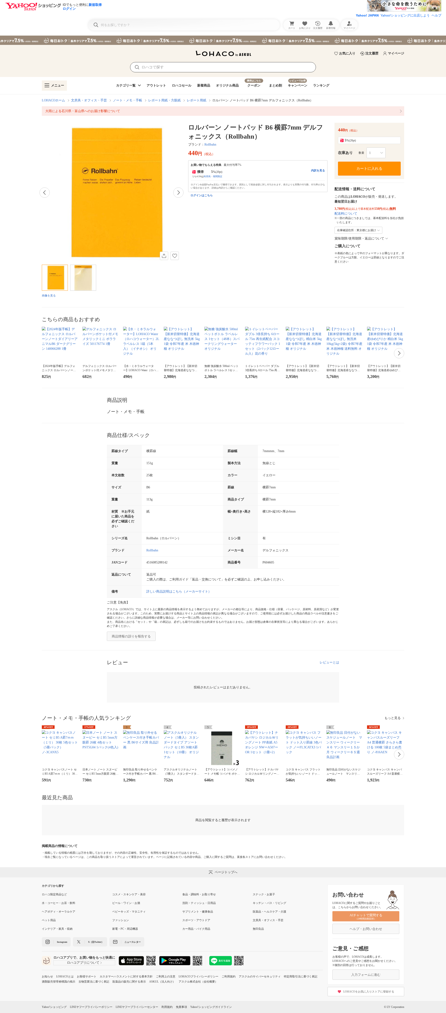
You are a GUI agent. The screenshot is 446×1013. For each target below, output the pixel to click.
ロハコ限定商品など (54, 894)
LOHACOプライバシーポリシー (198, 976)
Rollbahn (210, 144)
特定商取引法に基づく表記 (300, 976)
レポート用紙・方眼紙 (164, 100)
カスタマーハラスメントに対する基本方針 (126, 976)
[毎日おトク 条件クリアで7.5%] (223, 40)
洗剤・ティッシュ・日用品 (199, 903)
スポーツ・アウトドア (196, 920)
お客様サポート (86, 976)
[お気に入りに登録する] (175, 256)
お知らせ (47, 976)
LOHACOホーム (53, 100)
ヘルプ (436, 15)
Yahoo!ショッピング (54, 1007)
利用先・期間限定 (213, 176)
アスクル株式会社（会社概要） (198, 981)
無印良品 (258, 928)
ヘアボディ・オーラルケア (58, 911)
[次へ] (178, 192)
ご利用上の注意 (165, 976)
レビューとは (329, 662)
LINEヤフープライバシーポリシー (91, 1007)
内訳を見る (318, 170)
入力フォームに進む (365, 974)
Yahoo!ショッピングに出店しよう (405, 15)
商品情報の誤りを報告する (131, 636)
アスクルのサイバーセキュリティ (260, 976)
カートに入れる (369, 168)
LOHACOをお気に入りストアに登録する (368, 991)
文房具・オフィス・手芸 (89, 100)
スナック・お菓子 (264, 894)
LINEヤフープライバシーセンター (137, 1007)
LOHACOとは (65, 976)
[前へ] (44, 192)
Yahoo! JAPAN (367, 15)
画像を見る (49, 295)
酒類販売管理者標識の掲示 (58, 981)
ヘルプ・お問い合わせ (366, 929)
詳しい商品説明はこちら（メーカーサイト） (178, 591)
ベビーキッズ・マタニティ (129, 911)
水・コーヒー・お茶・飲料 (58, 903)
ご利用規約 (229, 976)
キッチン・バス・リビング (269, 903)
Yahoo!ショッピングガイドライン (211, 1007)
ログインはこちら (201, 195)
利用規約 (167, 1007)
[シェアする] (164, 256)
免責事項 (181, 1007)
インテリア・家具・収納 (57, 928)
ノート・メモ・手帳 (127, 100)
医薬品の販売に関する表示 (129, 981)
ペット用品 (49, 920)
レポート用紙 (196, 100)
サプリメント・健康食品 (197, 911)
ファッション (120, 920)
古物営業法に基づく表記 (94, 981)
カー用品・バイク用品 (196, 928)
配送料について (345, 213)
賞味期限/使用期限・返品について (359, 238)
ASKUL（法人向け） (162, 981)
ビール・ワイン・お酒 (126, 903)
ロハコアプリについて (83, 962)
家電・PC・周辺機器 (125, 928)
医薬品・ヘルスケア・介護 (269, 911)
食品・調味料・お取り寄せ (199, 894)
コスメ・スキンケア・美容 (129, 894)
